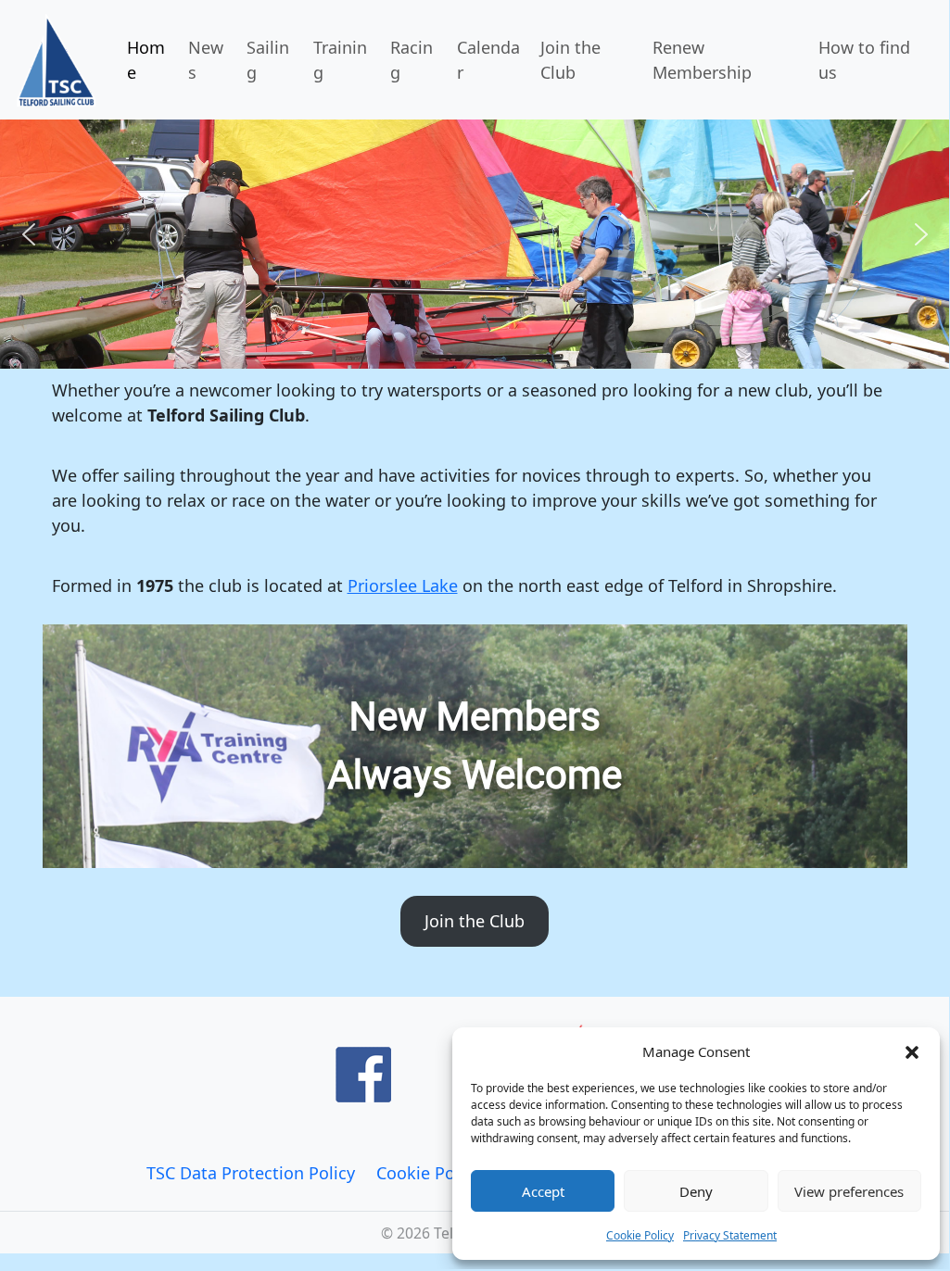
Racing (411, 59)
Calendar (488, 59)
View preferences (849, 1191)
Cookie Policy (640, 1235)
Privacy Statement (730, 1235)
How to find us (864, 59)
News (205, 59)
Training (340, 59)
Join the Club (570, 59)
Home (146, 59)
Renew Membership (702, 59)
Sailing (268, 59)
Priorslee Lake (403, 585)
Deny (696, 1191)
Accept (543, 1191)
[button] (912, 1051)
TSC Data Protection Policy (250, 1173)
